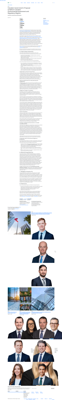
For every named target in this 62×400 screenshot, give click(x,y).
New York (37, 392)
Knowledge (32, 2)
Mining (44, 21)
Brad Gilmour (23, 196)
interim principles (22, 46)
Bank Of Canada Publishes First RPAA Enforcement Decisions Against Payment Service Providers (41, 213)
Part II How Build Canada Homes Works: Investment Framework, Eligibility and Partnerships (25, 313)
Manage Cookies (30, 398)
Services (25, 2)
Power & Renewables (46, 20)
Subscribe (52, 388)
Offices (42, 2)
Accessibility (30, 399)
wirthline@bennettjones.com (24, 204)
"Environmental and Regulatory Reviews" (25, 30)
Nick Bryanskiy (28, 196)
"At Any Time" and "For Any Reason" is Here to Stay (12, 312)
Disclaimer (34, 398)
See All (20, 207)
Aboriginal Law (45, 22)
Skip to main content (3, 0)
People (22, 2)
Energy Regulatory (45, 24)
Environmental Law (45, 23)
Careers (39, 2)
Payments (33, 399)
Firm (35, 2)
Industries (28, 2)
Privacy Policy (25, 398)
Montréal (41, 392)
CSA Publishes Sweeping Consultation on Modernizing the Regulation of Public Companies (41, 312)
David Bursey (36, 196)
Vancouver (32, 392)
